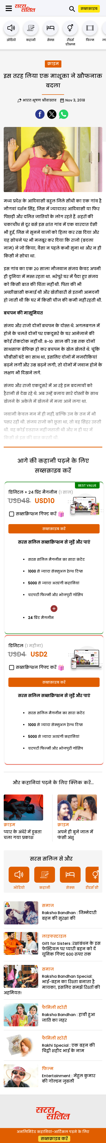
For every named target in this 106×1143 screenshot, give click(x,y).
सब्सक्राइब (89, 8)
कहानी (30, 40)
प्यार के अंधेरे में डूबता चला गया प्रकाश (23, 834)
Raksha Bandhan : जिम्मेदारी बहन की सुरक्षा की (69, 915)
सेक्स (50, 40)
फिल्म (90, 40)
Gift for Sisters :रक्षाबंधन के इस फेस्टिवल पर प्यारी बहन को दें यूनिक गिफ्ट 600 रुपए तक (71, 949)
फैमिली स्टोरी (54, 1007)
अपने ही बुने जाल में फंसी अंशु (75, 834)
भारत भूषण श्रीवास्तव (39, 100)
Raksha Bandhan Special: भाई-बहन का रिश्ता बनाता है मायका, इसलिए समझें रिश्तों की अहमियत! (52, 985)
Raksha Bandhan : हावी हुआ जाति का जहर (68, 1017)
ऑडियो (11, 40)
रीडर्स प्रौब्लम (70, 42)
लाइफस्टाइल (54, 936)
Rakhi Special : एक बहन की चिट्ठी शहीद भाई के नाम (68, 1048)
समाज (48, 905)
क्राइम (53, 64)
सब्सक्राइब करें (54, 528)
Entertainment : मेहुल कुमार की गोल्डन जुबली (68, 1078)
